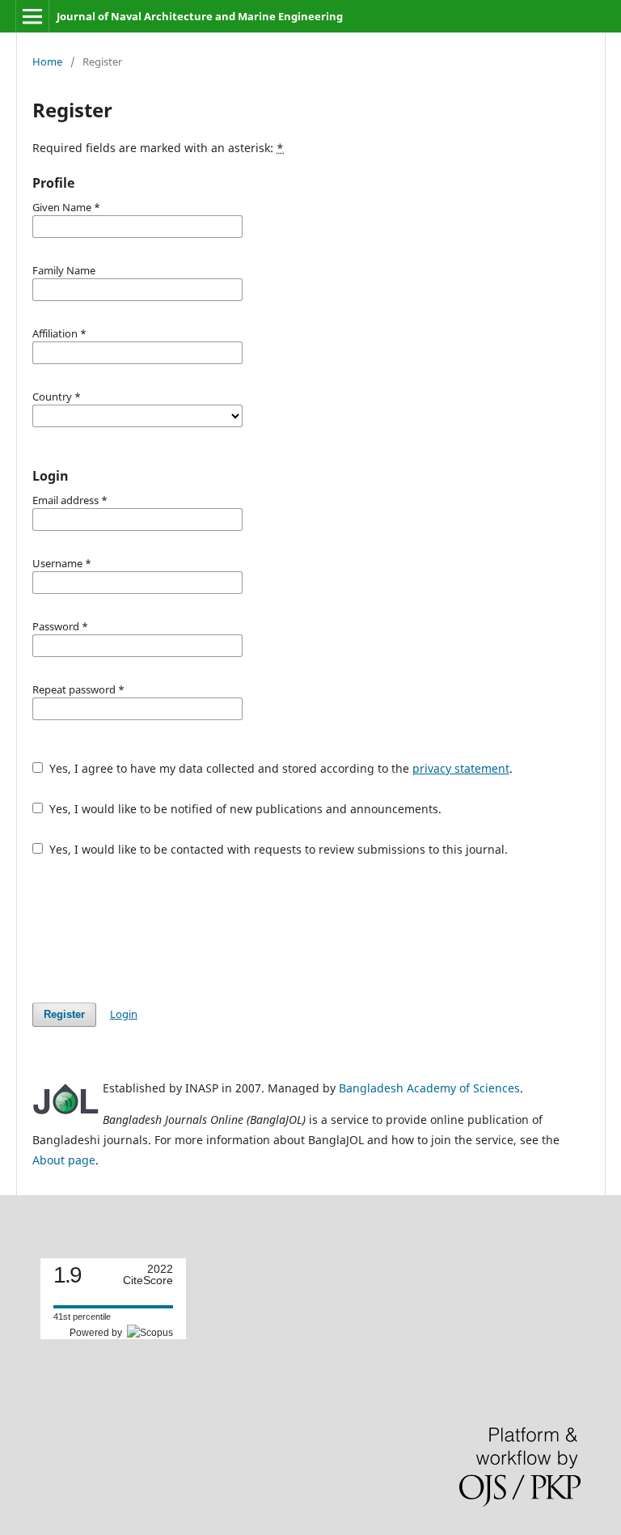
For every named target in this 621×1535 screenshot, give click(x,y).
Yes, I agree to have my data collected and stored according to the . (279, 768)
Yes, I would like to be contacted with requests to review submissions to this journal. (277, 849)
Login (123, 1014)
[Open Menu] (32, 16)
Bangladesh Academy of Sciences (429, 1088)
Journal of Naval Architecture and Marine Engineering (200, 16)
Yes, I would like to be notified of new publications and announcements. (243, 808)
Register (64, 1014)
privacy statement (460, 768)
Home (47, 61)
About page (63, 1160)
